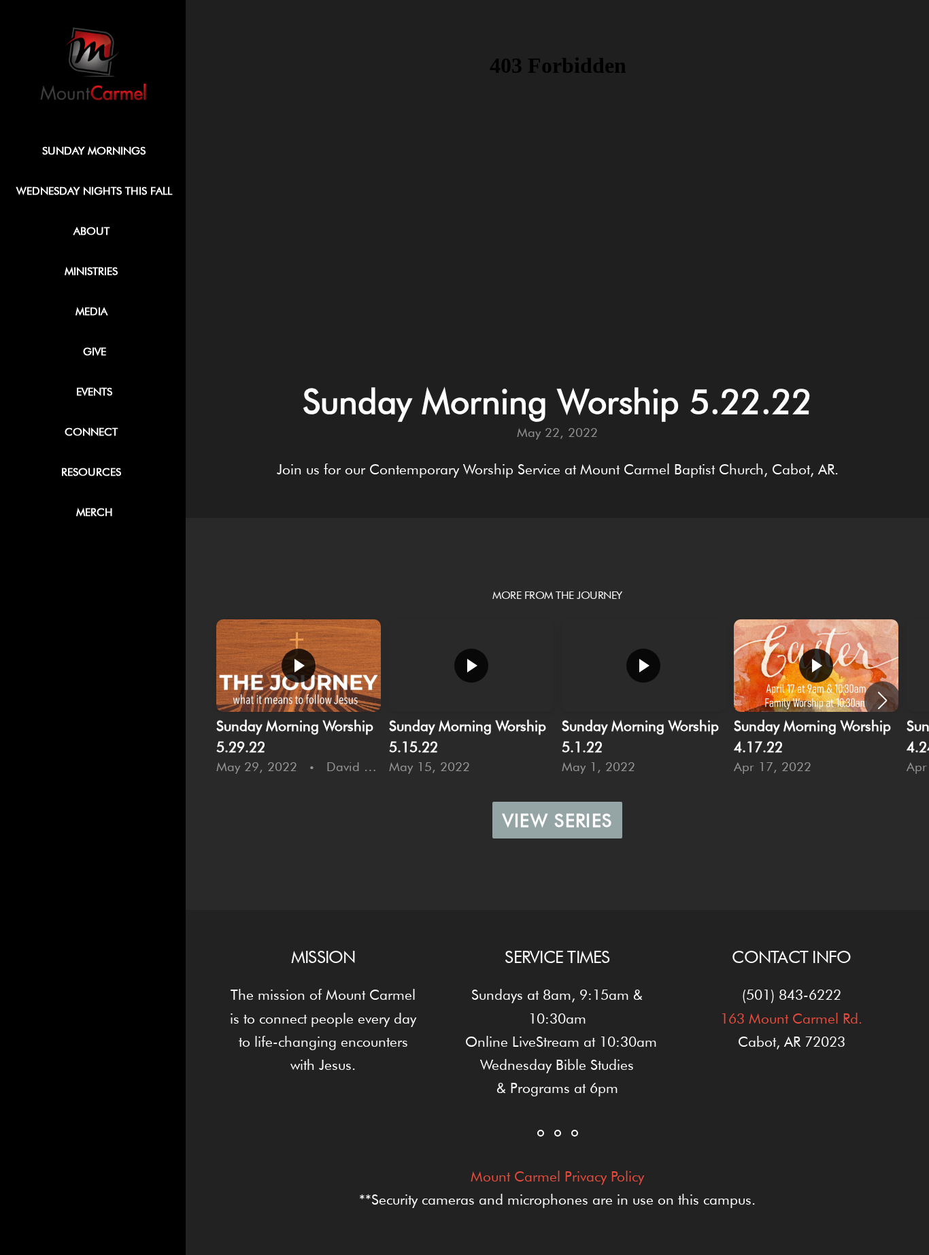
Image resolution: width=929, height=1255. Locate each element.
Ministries (94, 271)
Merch (94, 512)
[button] (882, 700)
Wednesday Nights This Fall (94, 190)
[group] (298, 700)
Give (94, 351)
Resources (94, 472)
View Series (558, 820)
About (94, 231)
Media (94, 311)
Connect (94, 431)
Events (94, 391)
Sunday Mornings (94, 150)
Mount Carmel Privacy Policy (557, 1176)
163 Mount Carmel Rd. (791, 1018)
